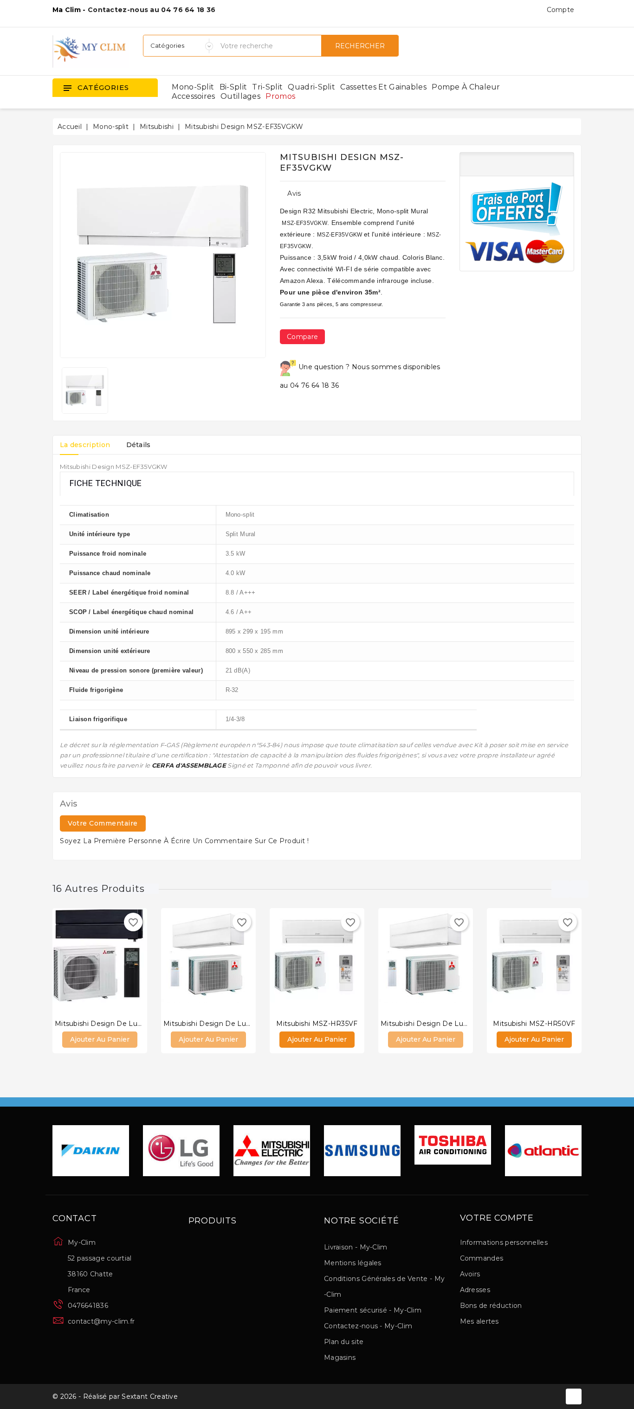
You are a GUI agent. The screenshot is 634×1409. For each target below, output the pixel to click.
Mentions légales (353, 1263)
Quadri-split (311, 87)
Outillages (240, 96)
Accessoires (193, 96)
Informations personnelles (504, 1242)
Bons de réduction (491, 1305)
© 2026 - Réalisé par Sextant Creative (115, 1396)
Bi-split (233, 87)
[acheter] (72, 962)
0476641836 (88, 1305)
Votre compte (497, 1218)
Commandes (482, 1258)
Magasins (340, 1357)
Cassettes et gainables (383, 87)
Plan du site (344, 1342)
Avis (294, 193)
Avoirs (470, 1274)
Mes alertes (479, 1321)
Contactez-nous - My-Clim (368, 1326)
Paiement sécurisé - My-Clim (372, 1310)
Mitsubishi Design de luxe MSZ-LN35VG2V (236, 1023)
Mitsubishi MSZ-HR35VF (316, 1023)
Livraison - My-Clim (356, 1247)
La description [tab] (85, 445)
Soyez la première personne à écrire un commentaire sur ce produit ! (184, 841)
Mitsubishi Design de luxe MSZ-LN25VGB (126, 1023)
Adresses (475, 1290)
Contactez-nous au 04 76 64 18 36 (152, 10)
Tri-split (267, 87)
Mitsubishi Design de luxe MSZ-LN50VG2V (454, 1023)
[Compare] (90, 962)
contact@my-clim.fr (101, 1321)
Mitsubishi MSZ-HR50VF (534, 1023)
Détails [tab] (138, 445)
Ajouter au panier (99, 1039)
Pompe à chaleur (466, 87)
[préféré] (127, 962)
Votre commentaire (103, 823)
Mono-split (193, 87)
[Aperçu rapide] (109, 962)
